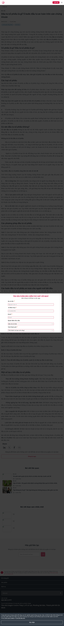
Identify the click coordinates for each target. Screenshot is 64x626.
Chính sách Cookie (9, 618)
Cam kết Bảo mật (20, 618)
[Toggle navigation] (62, 2)
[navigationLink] (3, 2)
